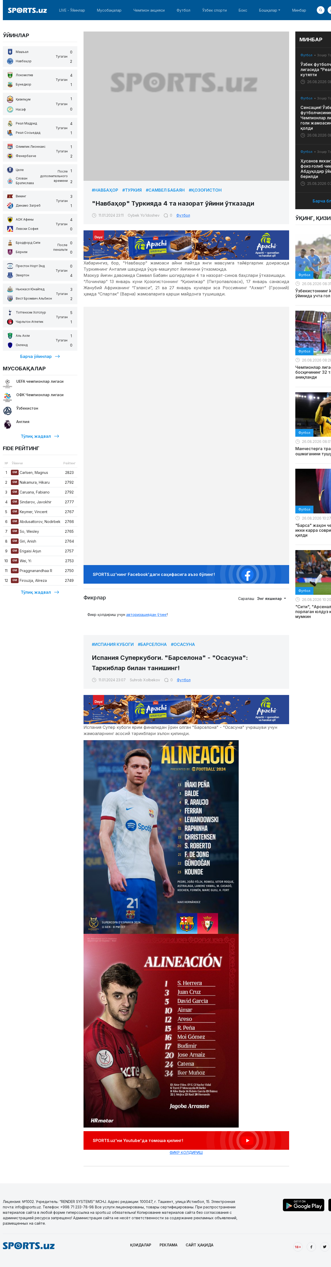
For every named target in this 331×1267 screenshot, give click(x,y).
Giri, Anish (24, 541)
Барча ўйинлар (36, 356)
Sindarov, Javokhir (31, 502)
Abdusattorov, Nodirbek (36, 521)
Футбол (183, 10)
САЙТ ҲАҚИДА (199, 1245)
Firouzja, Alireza (29, 580)
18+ (298, 1247)
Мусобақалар (109, 10)
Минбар (299, 10)
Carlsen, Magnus (30, 472)
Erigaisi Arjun (26, 551)
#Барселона (152, 644)
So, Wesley (25, 531)
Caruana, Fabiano (31, 492)
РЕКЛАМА (168, 1245)
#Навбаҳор (105, 190)
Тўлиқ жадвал (36, 436)
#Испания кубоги (113, 644)
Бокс (243, 10)
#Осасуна (183, 644)
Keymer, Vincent (29, 512)
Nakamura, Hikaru (31, 482)
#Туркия (132, 190)
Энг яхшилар (270, 598)
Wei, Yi (21, 561)
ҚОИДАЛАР (140, 1245)
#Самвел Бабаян (165, 190)
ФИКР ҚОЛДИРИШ (186, 1152)
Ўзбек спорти (214, 10)
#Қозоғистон (205, 190)
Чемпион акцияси (149, 10)
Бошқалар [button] (268, 10)
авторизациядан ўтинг (146, 614)
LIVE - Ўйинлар (72, 10)
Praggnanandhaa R (32, 570)
